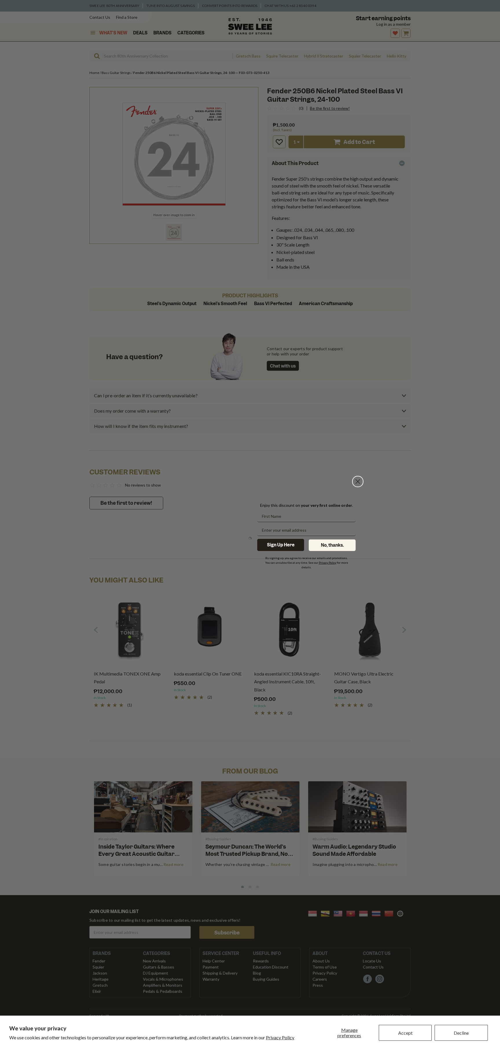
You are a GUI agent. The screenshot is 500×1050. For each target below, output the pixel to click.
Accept (405, 1033)
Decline (461, 1033)
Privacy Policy (280, 1037)
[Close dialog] (358, 481)
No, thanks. (332, 545)
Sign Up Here (281, 545)
